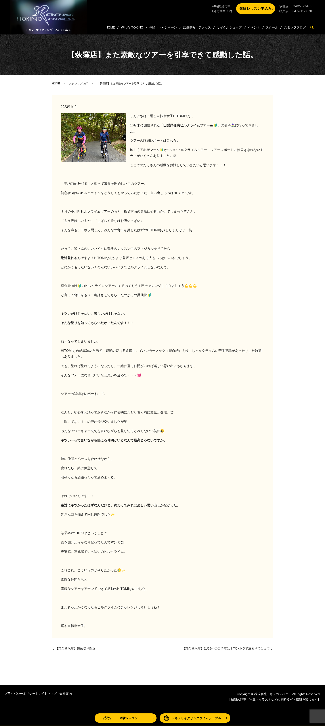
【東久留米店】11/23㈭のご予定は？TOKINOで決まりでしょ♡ (226, 648)
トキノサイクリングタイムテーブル (196, 718)
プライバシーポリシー (19, 693)
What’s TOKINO (132, 27)
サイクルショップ (229, 27)
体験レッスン (128, 718)
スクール (272, 27)
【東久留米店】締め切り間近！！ (78, 648)
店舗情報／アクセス (197, 27)
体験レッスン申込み (255, 8)
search (313, 27)
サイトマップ (47, 693)
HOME (110, 27)
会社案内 (65, 693)
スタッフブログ (295, 27)
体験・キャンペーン (163, 27)
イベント (254, 27)
